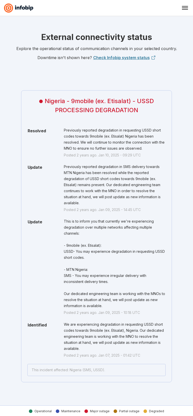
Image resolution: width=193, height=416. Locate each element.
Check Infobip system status (121, 57)
